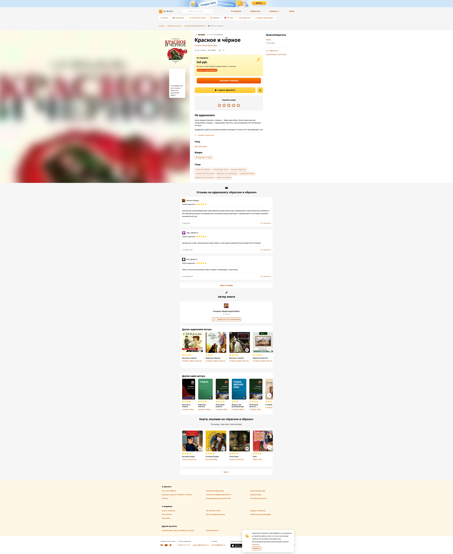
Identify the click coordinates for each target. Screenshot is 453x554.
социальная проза (247, 174)
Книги (165, 18)
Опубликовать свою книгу (276, 55)
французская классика (205, 178)
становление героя (220, 170)
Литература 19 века (204, 158)
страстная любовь (203, 170)
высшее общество (238, 170)
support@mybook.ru (201, 545)
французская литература (227, 174)
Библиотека (255, 11)
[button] (269, 395)
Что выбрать (236, 11)
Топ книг (230, 18)
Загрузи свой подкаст (265, 18)
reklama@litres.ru (218, 545)
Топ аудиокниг (245, 18)
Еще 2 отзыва (226, 285)
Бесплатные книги (198, 18)
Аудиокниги (179, 18)
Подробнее (256, 544)
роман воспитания (224, 178)
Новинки (216, 18)
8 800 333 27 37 (184, 545)
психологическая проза (205, 174)
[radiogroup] (229, 105)
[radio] (219, 105)
